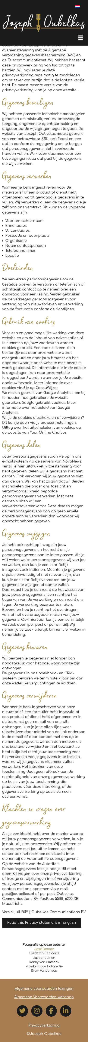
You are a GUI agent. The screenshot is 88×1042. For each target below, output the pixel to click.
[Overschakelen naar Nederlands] (78, 6)
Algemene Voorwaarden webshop (44, 997)
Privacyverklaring (44, 1025)
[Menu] (80, 37)
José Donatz (44, 949)
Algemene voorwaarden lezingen (44, 989)
